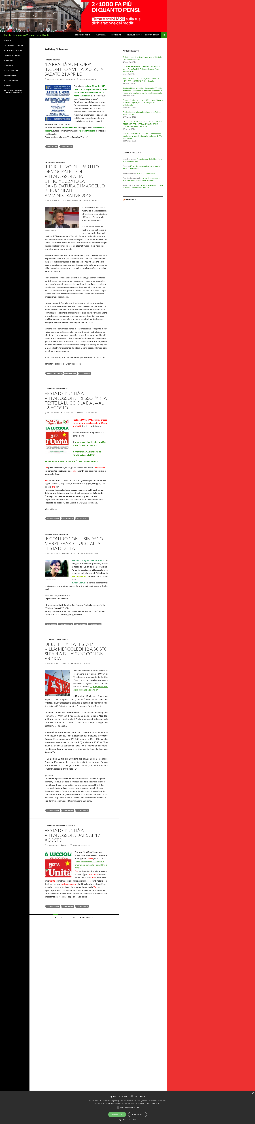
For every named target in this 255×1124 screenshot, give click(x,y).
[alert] (127, 1107)
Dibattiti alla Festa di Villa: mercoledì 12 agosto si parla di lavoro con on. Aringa (76, 651)
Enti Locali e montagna (55, 162)
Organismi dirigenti (82, 35)
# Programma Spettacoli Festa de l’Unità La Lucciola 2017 (71, 461)
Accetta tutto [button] (117, 1114)
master (66, 664)
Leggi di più (156, 1103)
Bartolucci (51, 624)
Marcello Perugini (54, 373)
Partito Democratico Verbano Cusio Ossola (26, 34)
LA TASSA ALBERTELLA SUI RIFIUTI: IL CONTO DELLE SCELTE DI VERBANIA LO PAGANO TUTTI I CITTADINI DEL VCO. (142, 124)
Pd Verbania (8, 65)
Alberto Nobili (68, 79)
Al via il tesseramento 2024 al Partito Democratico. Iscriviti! (141, 179)
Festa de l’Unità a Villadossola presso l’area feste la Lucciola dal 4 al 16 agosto (76, 400)
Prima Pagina (52, 146)
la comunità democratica (56, 389)
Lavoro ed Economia (12, 55)
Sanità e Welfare (10, 75)
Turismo (7, 85)
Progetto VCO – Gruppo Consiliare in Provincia (13, 92)
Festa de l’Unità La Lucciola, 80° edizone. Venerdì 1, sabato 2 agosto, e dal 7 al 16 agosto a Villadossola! (143, 102)
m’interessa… (9, 60)
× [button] (253, 1093)
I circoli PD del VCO (134, 35)
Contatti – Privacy (152, 35)
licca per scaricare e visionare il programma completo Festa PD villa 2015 (91, 864)
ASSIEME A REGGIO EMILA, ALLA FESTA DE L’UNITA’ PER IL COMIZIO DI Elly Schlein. (143, 79)
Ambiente (7, 40)
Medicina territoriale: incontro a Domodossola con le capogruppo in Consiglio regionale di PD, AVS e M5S (142, 135)
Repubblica (130, 199)
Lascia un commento (88, 79)
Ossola (71, 826)
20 (74, 917)
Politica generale (11, 70)
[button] (127, 1119)
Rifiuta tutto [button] (137, 1114)
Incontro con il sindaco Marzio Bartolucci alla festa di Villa (74, 543)
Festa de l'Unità (53, 518)
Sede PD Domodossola (145, 173)
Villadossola (66, 146)
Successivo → (86, 917)
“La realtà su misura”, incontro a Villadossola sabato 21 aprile (74, 69)
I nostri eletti (116, 35)
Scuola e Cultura (52, 60)
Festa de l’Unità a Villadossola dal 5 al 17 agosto (72, 835)
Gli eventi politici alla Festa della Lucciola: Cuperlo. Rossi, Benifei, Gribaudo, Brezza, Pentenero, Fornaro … (142, 69)
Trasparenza (100, 35)
